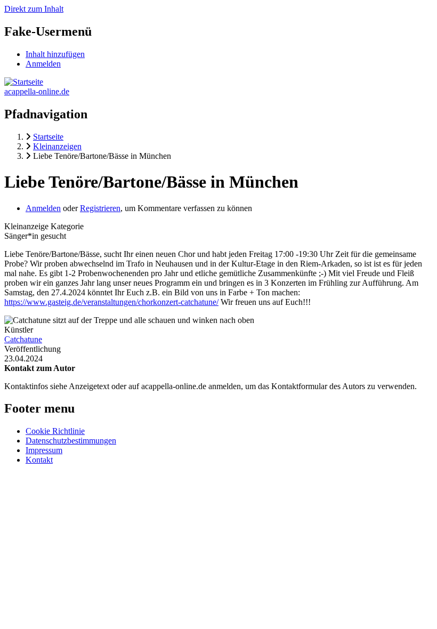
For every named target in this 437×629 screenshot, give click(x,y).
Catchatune (23, 339)
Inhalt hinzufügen (55, 54)
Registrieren (100, 208)
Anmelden (43, 63)
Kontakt (39, 459)
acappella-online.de (36, 91)
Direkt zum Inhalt (33, 8)
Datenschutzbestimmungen (71, 440)
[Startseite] (23, 81)
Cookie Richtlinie (55, 431)
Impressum (44, 450)
